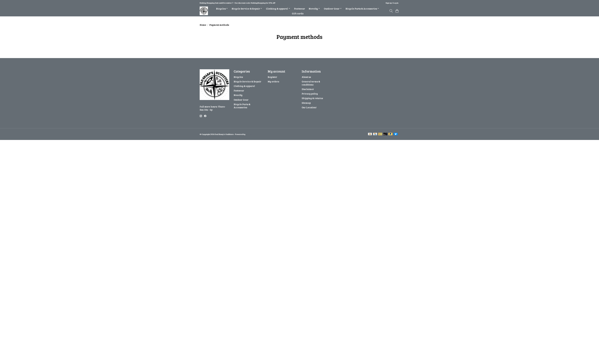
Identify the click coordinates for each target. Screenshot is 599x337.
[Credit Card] (375, 134)
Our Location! (309, 107)
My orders (273, 81)
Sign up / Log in (392, 3)
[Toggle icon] (391, 11)
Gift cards (297, 13)
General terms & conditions (311, 83)
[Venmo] (396, 134)
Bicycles (238, 76)
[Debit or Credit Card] (385, 134)
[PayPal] (380, 134)
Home (203, 24)
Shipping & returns (312, 98)
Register (272, 76)
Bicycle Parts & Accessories (242, 106)
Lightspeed (250, 134)
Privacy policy (310, 93)
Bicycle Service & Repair (247, 81)
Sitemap (306, 102)
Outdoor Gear (241, 99)
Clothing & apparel (244, 86)
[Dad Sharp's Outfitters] (204, 11)
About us (306, 76)
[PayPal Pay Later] (390, 134)
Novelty (238, 95)
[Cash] (370, 134)
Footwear (299, 8)
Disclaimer (308, 89)
